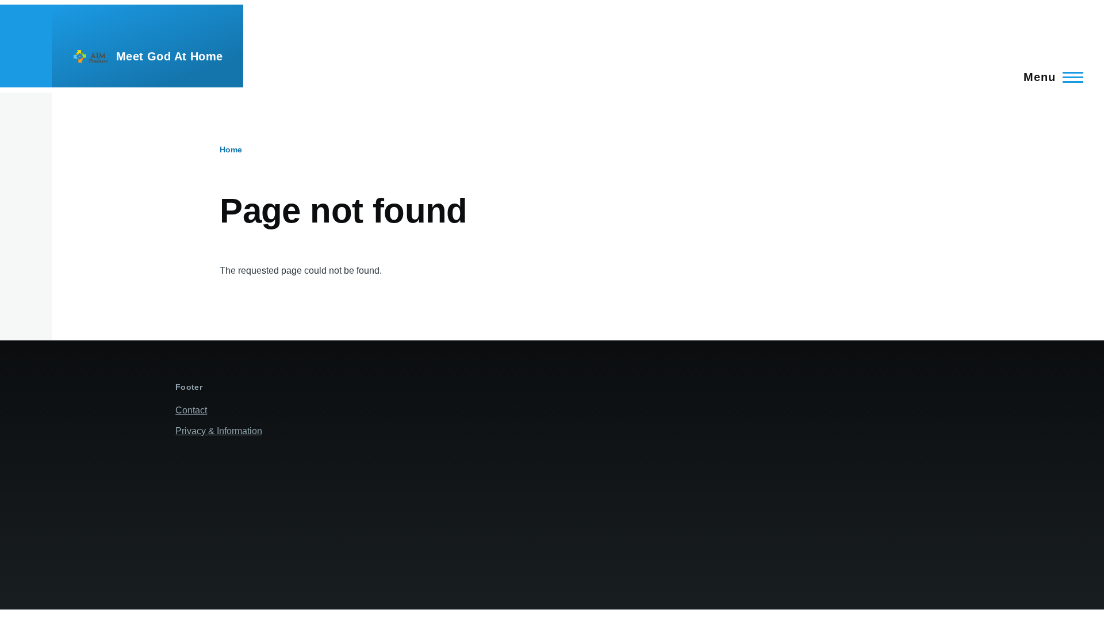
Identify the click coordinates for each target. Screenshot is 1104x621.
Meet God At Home (169, 56)
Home (231, 149)
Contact (191, 410)
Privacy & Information (218, 431)
